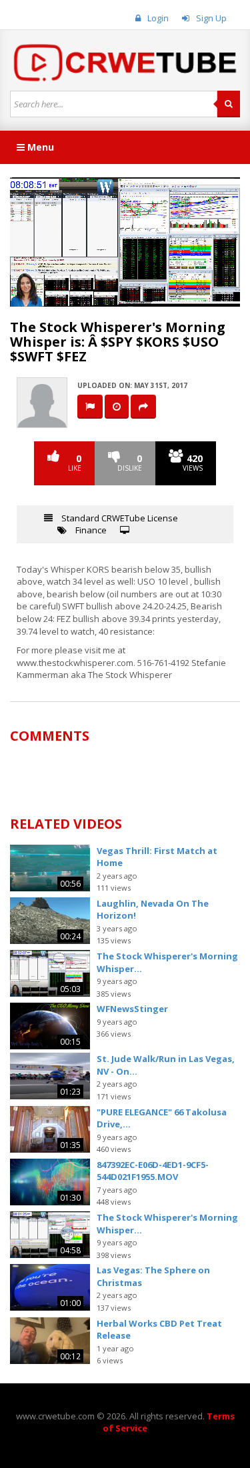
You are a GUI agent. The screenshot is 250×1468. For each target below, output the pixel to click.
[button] (50, 297)
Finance (91, 530)
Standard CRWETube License (119, 518)
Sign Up (211, 18)
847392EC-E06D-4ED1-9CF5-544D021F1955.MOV (153, 1171)
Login (158, 18)
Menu (39, 147)
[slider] (124, 296)
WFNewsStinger (132, 1009)
